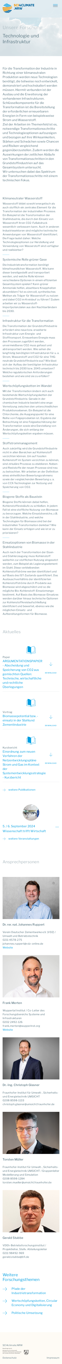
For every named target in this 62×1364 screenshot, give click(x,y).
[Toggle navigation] (55, 5)
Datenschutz (10, 1357)
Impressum (53, 1357)
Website (8, 947)
